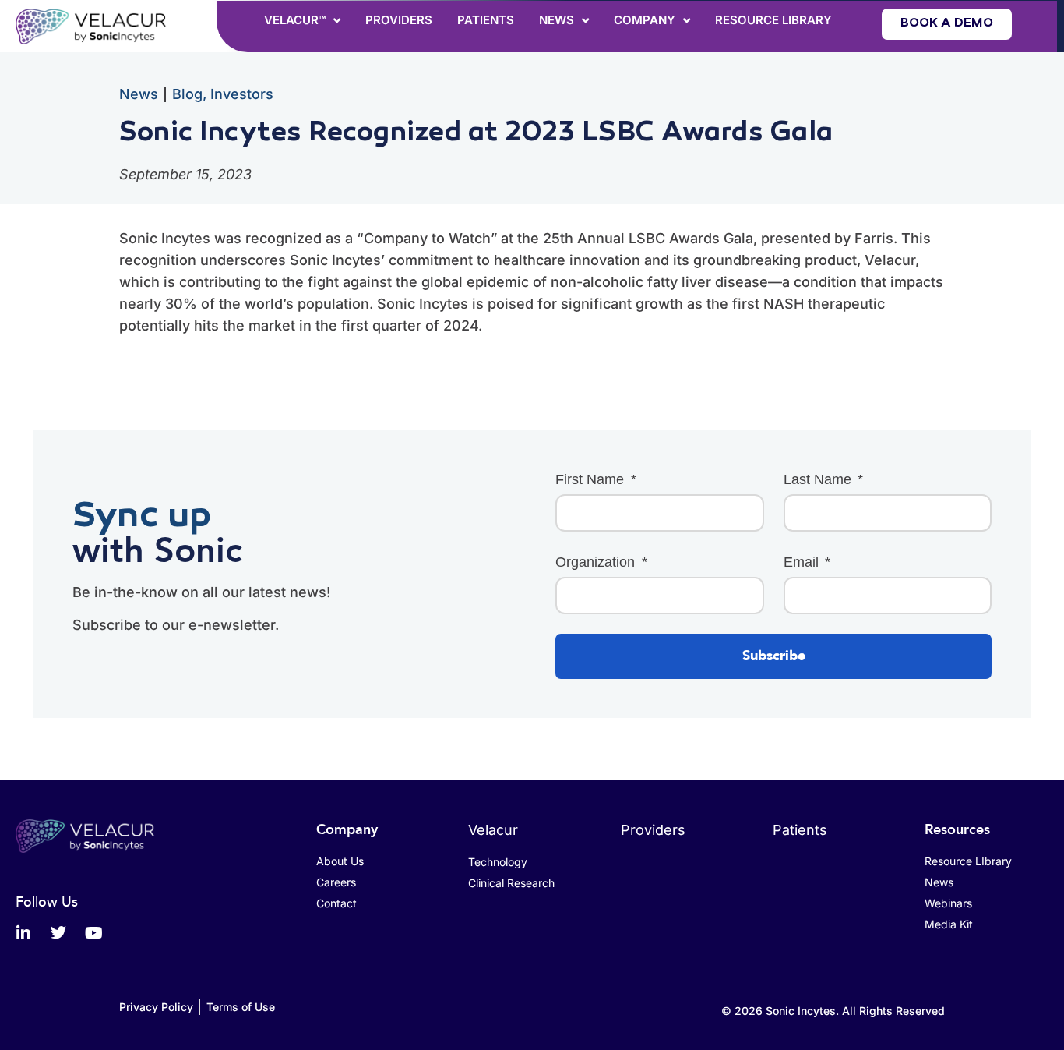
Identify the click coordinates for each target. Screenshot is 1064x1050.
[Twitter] (58, 933)
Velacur (493, 830)
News (556, 19)
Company (644, 19)
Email (803, 562)
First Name (591, 479)
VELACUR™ (295, 19)
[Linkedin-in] (23, 933)
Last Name (819, 479)
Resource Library (773, 19)
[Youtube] (93, 933)
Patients (485, 19)
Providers (398, 19)
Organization (597, 562)
